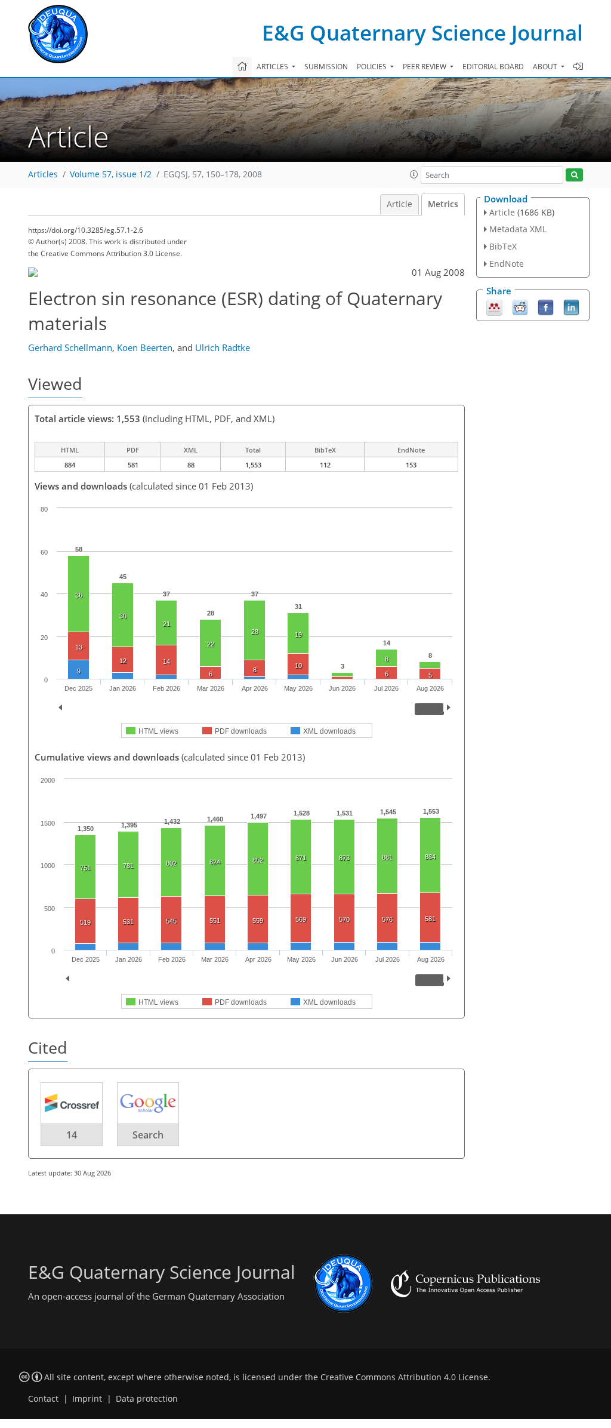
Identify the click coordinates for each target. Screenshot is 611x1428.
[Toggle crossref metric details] (71, 1103)
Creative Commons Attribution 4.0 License (404, 1377)
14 (71, 1134)
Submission (326, 66)
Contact (43, 1398)
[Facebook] (546, 306)
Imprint (87, 1398)
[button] (414, 174)
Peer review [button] (425, 66)
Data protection (147, 1398)
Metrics (443, 204)
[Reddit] (520, 306)
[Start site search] (574, 175)
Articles (43, 174)
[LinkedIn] (571, 306)
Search (147, 1134)
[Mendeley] (494, 306)
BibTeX (503, 246)
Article (399, 204)
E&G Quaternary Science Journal (422, 33)
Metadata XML (518, 229)
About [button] (546, 66)
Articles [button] (273, 66)
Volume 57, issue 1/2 (111, 174)
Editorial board (493, 66)
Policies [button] (372, 66)
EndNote (506, 263)
